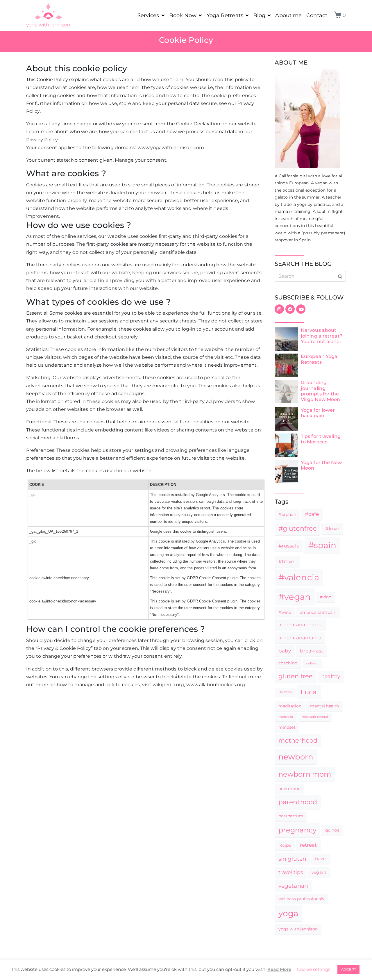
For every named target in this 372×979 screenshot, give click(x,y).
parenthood (297, 802)
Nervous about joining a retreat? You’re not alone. (321, 335)
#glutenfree (297, 528)
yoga (288, 913)
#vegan (294, 597)
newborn (295, 757)
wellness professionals (301, 898)
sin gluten (292, 858)
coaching (288, 663)
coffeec (312, 663)
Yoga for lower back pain (318, 412)
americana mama (300, 624)
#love (332, 529)
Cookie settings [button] (313, 969)
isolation (285, 692)
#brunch (287, 514)
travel (321, 858)
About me (288, 15)
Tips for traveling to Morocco (321, 439)
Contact (316, 15)
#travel (287, 561)
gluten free (295, 676)
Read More (279, 969)
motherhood (297, 740)
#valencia (298, 577)
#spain (322, 545)
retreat (308, 845)
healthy (330, 676)
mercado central (315, 717)
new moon (289, 788)
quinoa (332, 830)
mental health (324, 706)
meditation (289, 706)
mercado (285, 717)
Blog (259, 15)
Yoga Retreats (225, 15)
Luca (309, 692)
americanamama (299, 638)
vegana (319, 872)
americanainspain (318, 612)
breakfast (311, 651)
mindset (287, 727)
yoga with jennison (298, 929)
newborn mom (304, 774)
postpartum (290, 815)
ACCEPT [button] (348, 969)
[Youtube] (300, 309)
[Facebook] (290, 309)
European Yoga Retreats (319, 359)
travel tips (290, 872)
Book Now (183, 15)
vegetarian (293, 885)
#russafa (289, 546)
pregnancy (297, 829)
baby (284, 651)
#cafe (312, 514)
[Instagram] (279, 309)
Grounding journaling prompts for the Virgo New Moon (320, 391)
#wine (284, 612)
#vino (326, 597)
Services (148, 15)
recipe (284, 845)
